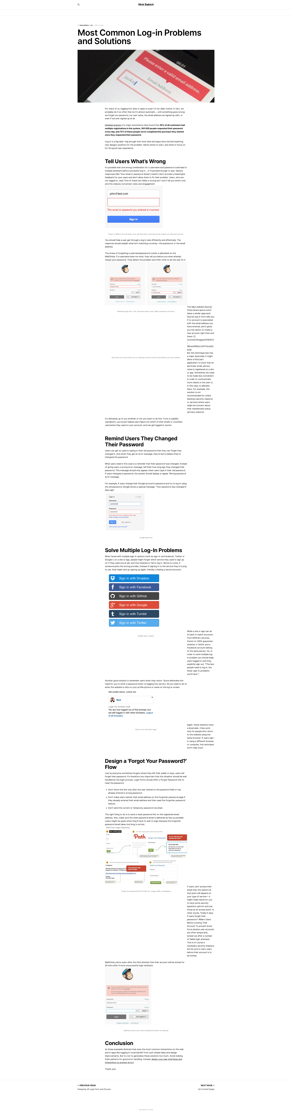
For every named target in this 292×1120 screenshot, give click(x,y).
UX (92, 25)
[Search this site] (78, 4)
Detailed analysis (113, 125)
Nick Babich (146, 4)
